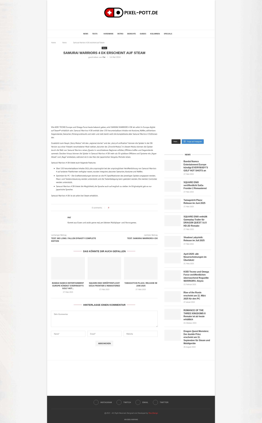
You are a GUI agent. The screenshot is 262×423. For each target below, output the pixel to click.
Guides (143, 34)
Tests (94, 34)
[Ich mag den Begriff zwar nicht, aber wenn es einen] (203, 105)
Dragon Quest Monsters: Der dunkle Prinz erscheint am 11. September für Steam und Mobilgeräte (197, 337)
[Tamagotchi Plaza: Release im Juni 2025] (141, 268)
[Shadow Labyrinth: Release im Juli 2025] (172, 241)
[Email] (133, 23)
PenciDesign (153, 413)
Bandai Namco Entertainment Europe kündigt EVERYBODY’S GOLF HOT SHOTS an (196, 166)
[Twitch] (130, 23)
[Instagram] (126, 23)
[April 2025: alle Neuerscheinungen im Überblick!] (172, 258)
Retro (120, 34)
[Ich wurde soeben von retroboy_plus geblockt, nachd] (171, 83)
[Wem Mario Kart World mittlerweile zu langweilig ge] (187, 58)
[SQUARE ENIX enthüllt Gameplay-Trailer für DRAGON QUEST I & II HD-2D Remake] (172, 220)
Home (53, 42)
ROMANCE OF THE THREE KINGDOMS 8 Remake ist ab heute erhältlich (195, 315)
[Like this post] (110, 207)
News (85, 34)
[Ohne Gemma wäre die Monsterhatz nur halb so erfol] (203, 126)
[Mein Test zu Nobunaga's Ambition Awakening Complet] (187, 83)
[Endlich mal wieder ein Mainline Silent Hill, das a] (203, 58)
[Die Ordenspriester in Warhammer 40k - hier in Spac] (171, 126)
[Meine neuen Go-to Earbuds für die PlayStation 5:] (187, 126)
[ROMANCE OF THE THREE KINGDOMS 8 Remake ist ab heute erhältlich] (172, 314)
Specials (168, 34)
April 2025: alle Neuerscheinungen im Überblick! (195, 257)
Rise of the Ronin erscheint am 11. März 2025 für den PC (195, 295)
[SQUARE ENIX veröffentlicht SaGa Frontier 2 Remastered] (104, 268)
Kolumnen (155, 34)
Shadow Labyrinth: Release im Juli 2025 (194, 239)
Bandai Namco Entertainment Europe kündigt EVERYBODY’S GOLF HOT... (68, 285)
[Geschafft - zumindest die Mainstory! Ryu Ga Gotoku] (187, 105)
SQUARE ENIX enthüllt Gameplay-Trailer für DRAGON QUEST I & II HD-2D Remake (195, 221)
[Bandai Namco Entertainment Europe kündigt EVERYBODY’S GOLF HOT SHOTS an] (68, 268)
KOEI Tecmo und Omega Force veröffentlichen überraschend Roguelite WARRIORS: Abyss (196, 276)
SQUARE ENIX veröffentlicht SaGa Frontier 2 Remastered (195, 185)
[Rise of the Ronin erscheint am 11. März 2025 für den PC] (172, 296)
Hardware (108, 34)
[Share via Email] (117, 207)
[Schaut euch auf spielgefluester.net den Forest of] (171, 59)
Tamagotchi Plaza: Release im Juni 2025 (194, 201)
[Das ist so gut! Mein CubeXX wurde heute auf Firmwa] (171, 105)
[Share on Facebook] (113, 207)
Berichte (131, 34)
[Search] (177, 34)
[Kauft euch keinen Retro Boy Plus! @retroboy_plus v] (203, 83)
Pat (104, 57)
